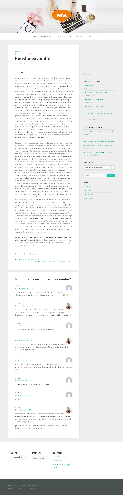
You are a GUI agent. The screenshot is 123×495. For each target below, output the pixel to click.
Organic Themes (23, 488)
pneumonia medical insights (93, 152)
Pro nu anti (94, 138)
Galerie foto (76, 36)
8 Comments (20, 52)
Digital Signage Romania (61, 457)
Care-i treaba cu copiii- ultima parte (95, 92)
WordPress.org (89, 198)
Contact (89, 36)
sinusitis (86, 138)
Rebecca (21, 63)
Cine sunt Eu (61, 36)
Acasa (33, 36)
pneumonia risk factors (91, 146)
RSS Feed (33, 488)
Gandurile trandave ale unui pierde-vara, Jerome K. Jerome (52, 261)
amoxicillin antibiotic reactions (94, 142)
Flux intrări (87, 190)
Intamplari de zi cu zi (29, 254)
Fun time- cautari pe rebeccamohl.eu (28, 259)
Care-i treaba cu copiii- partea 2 (94, 99)
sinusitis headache (90, 131)
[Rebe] (61, 16)
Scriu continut (46, 36)
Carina (17, 286)
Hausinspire (57, 461)
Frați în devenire (89, 85)
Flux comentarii (89, 194)
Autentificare (88, 186)
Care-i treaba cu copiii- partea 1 (94, 106)
